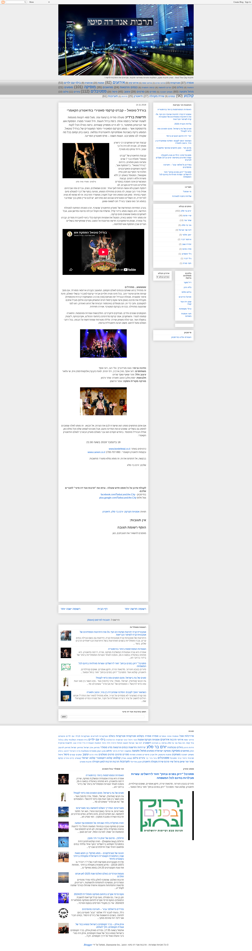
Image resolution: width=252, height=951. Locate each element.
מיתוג (109, 751)
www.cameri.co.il (96, 452)
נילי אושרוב (186, 254)
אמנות (101, 83)
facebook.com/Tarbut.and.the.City (118, 494)
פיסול (114, 92)
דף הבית (102, 608)
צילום (65, 92)
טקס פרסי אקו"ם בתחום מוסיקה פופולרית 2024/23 (99, 894)
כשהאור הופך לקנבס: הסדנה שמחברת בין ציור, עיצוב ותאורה (116, 692)
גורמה (164, 743)
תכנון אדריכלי (136, 762)
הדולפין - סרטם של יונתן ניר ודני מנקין (106, 838)
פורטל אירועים (185, 297)
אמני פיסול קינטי (130, 740)
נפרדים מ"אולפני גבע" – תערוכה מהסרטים (103, 909)
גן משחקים (156, 743)
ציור (155, 758)
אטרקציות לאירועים (99, 736)
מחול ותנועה (186, 91)
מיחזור (115, 751)
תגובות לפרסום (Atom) (98, 620)
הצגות (91, 743)
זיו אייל (85, 743)
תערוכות (113, 96)
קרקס (60, 758)
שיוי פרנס (187, 215)
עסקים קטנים (76, 754)
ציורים (77, 92)
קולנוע (189, 96)
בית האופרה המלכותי (78, 740)
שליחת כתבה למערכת (181, 196)
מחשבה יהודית (124, 751)
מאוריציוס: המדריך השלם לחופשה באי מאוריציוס (100, 808)
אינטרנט (61, 736)
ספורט (139, 754)
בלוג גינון (187, 287)
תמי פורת (187, 263)
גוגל (180, 743)
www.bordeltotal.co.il (119, 449)
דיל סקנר (187, 282)
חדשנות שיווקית (65, 743)
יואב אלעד (186, 235)
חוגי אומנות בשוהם (186, 314)
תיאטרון (138, 96)
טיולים (180, 87)
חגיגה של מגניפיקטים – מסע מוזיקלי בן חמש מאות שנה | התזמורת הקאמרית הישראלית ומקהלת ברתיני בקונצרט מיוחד (98, 856)
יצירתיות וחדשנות (137, 747)
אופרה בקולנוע (144, 736)
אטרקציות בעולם (117, 736)
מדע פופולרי (106, 747)
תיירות (124, 96)
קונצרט (78, 758)
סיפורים (145, 754)
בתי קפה (190, 743)
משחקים (176, 754)
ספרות (132, 754)
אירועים (119, 82)
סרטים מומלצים (106, 754)
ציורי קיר (149, 758)
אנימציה (89, 83)
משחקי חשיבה (166, 92)
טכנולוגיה (171, 747)
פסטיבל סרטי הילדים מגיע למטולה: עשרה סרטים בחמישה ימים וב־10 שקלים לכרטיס (173, 157)
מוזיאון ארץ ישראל (92, 747)
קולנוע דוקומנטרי (104, 758)
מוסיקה (90, 87)
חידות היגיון (189, 747)
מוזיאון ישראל (77, 747)
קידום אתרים (69, 758)
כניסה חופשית (148, 87)
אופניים (162, 736)
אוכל (181, 736)
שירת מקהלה (156, 96)
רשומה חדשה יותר (135, 608)
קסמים (171, 96)
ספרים (153, 92)
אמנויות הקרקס (132, 511)
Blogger (88, 945)
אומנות (175, 736)
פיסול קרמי (182, 758)
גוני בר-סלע (186, 225)
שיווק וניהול (179, 761)
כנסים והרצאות (129, 87)
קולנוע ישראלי (88, 758)
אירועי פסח (147, 83)
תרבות (116, 761)
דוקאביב (147, 743)
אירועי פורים (160, 83)
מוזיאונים (108, 87)
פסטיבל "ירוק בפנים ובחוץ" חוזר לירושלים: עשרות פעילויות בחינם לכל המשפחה (175, 174)
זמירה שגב (186, 244)
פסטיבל (173, 758)
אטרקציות (175, 83)
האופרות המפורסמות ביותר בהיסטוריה (127, 649)
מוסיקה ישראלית (163, 751)
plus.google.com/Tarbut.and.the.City (117, 497)
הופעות (190, 87)
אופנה (169, 736)
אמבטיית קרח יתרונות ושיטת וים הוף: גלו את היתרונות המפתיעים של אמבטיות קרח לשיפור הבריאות (173, 116)
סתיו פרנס (186, 249)
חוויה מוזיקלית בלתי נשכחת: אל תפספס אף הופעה (99, 823)
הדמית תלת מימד (109, 743)
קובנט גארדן (126, 758)
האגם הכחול (122, 743)
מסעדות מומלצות (89, 751)
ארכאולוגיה (110, 740)
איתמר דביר (186, 239)
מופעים (68, 87)
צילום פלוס (186, 292)
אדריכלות (189, 736)
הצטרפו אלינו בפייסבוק (181, 337)
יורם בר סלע (117, 511)
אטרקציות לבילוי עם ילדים (78, 736)
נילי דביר (187, 258)
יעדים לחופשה (165, 87)
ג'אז (183, 743)
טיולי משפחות (185, 309)
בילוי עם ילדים (72, 82)
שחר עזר (187, 220)
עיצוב (127, 91)
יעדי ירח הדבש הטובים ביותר (178, 136)
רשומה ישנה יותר (70, 608)
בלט (66, 740)
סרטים (140, 91)
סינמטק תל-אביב (157, 754)
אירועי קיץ (133, 83)
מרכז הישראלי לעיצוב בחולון (69, 751)
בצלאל (61, 740)
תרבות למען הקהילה (102, 761)
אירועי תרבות (176, 739)
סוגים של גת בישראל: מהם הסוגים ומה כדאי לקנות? (121, 678)
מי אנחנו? (187, 191)
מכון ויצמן (101, 751)
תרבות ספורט (86, 762)
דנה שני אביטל (185, 230)
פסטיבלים (99, 91)
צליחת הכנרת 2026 (182, 124)
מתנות (168, 754)
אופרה (190, 82)
